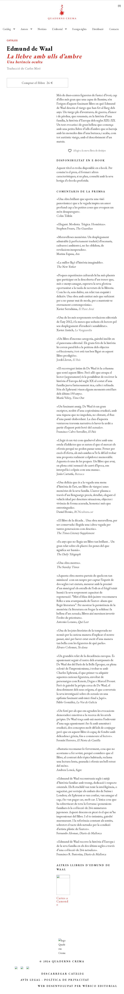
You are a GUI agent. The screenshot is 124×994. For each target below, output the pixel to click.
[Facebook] (26, 242)
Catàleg (7, 29)
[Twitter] (40, 242)
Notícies (42, 29)
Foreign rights (79, 29)
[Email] (12, 242)
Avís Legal (31, 980)
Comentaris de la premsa (81, 191)
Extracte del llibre (28, 221)
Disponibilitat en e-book (81, 160)
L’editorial (57, 29)
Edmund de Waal (27, 178)
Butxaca (79, 474)
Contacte (114, 29)
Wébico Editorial (100, 986)
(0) (119, 5)
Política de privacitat (66, 980)
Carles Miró (33, 183)
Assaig (29, 170)
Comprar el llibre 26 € (37, 83)
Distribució (97, 29)
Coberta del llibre (29, 232)
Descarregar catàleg (62, 973)
